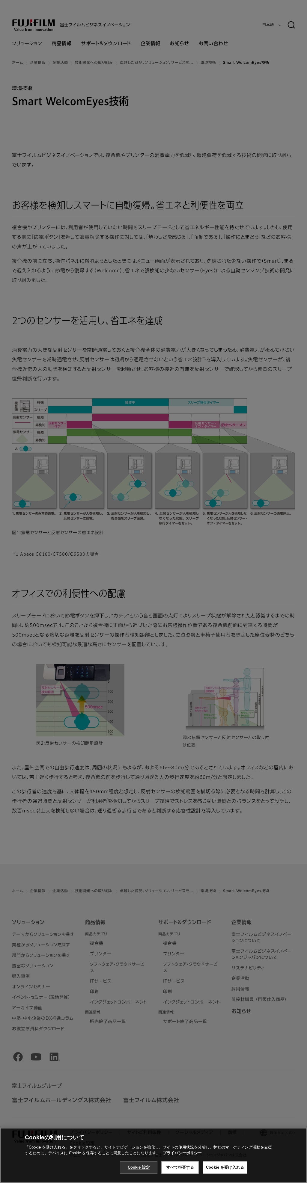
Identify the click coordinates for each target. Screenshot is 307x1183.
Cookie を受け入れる (225, 1167)
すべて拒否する (180, 1167)
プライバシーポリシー (182, 1153)
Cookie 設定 (139, 1167)
